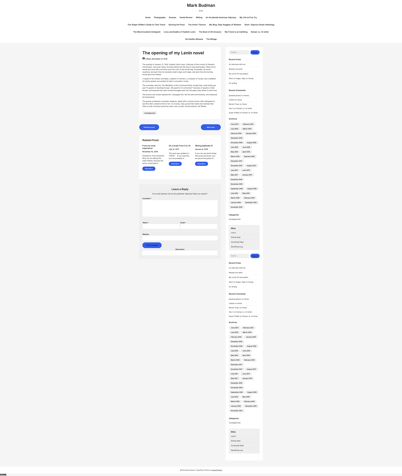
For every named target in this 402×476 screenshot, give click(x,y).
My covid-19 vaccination (238, 74)
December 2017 (236, 161)
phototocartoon (235, 95)
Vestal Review (186, 17)
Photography (160, 17)
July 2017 (234, 170)
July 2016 (234, 193)
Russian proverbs (235, 69)
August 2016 (251, 189)
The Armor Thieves (197, 25)
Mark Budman (201, 5)
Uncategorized (149, 113)
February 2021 (248, 124)
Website (145, 234)
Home (148, 17)
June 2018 (246, 147)
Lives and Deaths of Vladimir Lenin (179, 32)
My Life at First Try (248, 17)
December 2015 (251, 202)
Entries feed (235, 237)
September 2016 (237, 189)
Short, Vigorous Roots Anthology (259, 25)
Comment (147, 198)
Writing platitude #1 (204, 146)
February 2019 (236, 133)
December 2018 (236, 138)
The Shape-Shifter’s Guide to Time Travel (146, 25)
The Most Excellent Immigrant (146, 32)
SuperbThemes (217, 470)
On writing (233, 83)
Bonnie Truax (234, 104)
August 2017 (251, 165)
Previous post (149, 127)
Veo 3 (231, 108)
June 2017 (246, 170)
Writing (199, 17)
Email (183, 223)
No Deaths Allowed (194, 39)
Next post (211, 127)
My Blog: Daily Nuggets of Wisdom (225, 25)
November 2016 (236, 184)
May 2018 (234, 152)
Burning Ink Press (177, 25)
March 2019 (247, 129)
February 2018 (249, 156)
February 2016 (249, 198)
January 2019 (251, 133)
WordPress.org (237, 247)
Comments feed (237, 242)
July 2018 (234, 147)
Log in (233, 233)
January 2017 (247, 175)
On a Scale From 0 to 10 (179, 146)
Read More (149, 169)
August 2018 (251, 142)
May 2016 (246, 193)
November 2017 (236, 165)
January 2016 (236, 202)
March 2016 (235, 198)
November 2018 (236, 142)
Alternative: (180, 249)
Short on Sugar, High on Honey (241, 78)
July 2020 (234, 129)
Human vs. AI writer (260, 32)
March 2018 (235, 156)
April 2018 (246, 152)
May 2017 (234, 175)
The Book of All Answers (210, 32)
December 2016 (236, 179)
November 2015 (236, 207)
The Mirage (211, 39)
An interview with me (237, 64)
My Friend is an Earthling (236, 32)
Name (146, 223)
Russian (172, 17)
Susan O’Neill (234, 113)
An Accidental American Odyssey (221, 17)
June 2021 (234, 124)
